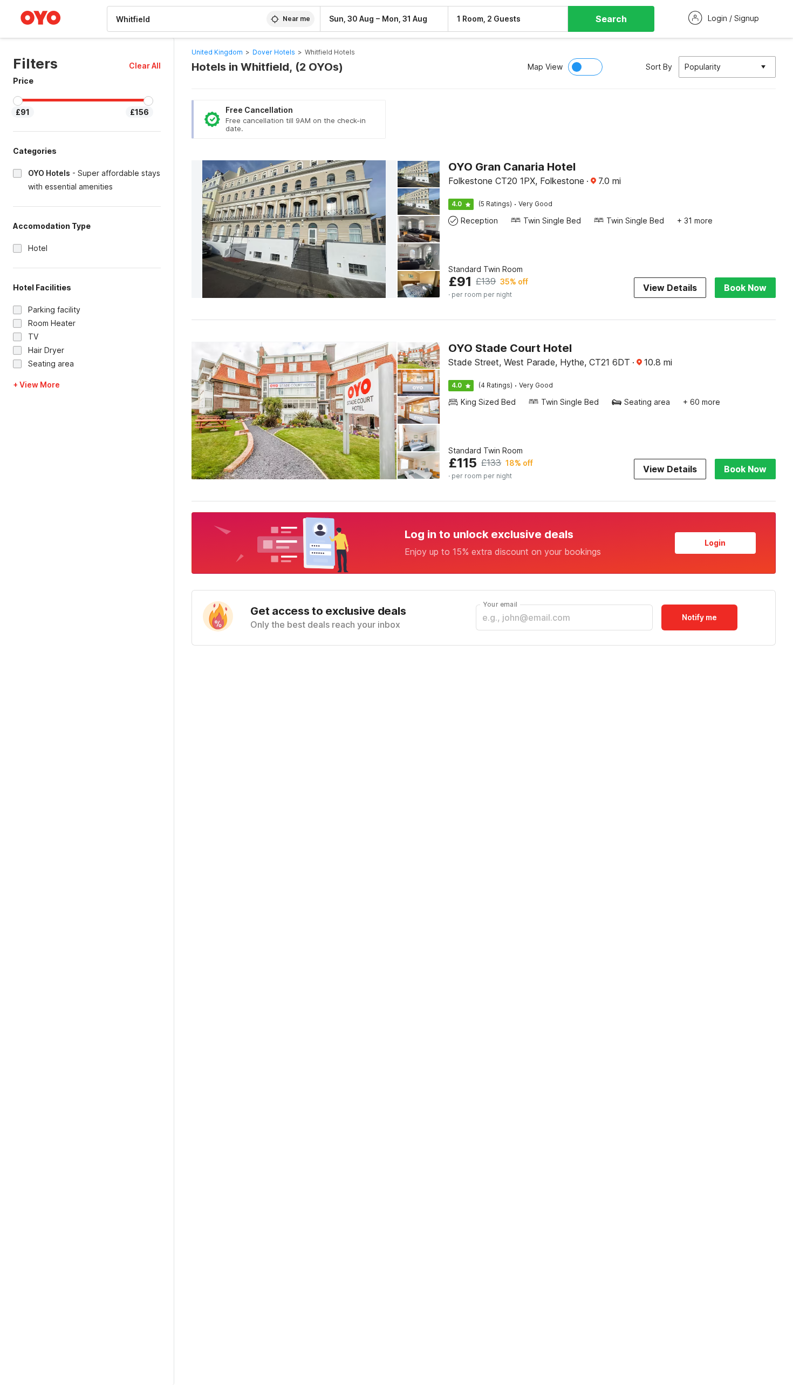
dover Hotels (273, 52)
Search (611, 18)
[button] (145, 65)
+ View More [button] (36, 384)
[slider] (18, 101)
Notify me (699, 617)
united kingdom (217, 52)
